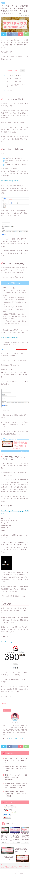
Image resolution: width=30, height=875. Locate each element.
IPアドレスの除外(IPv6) (14, 81)
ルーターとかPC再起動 (14, 75)
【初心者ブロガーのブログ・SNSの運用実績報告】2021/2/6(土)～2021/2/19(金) (16, 777)
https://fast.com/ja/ (7, 642)
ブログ (3, 2)
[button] (15, 24)
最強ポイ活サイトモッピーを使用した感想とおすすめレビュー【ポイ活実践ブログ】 (16, 760)
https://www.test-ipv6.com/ (9, 180)
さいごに (9, 90)
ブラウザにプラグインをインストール (16, 86)
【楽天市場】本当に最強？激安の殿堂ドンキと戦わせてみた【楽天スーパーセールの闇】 (16, 768)
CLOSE (23, 70)
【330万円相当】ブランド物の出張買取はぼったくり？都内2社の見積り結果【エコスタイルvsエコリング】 (16, 785)
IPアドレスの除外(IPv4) (14, 78)
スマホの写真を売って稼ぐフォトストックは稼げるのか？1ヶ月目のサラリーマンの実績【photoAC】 (16, 794)
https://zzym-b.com (16, 738)
